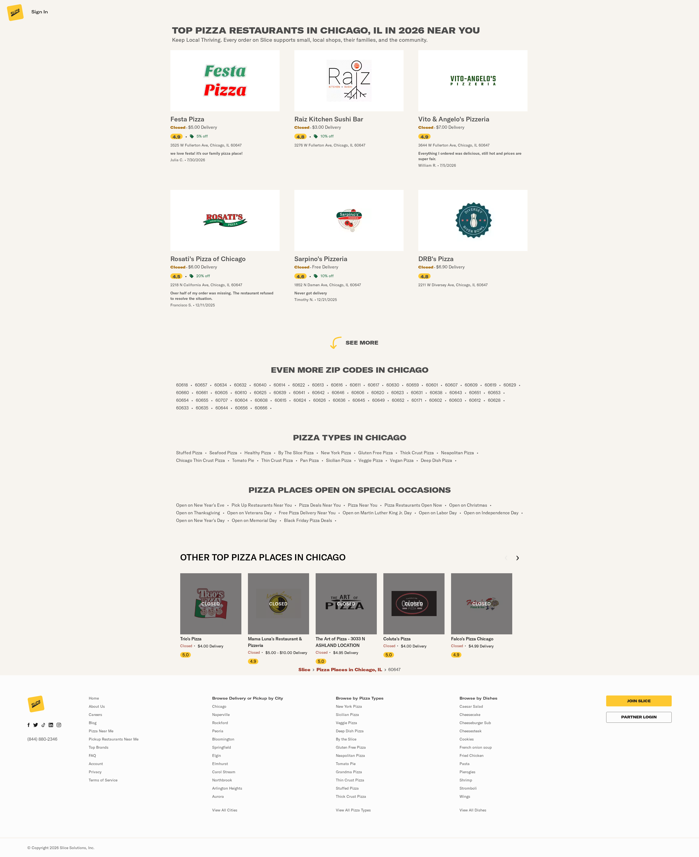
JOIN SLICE (639, 700)
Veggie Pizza (346, 722)
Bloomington (223, 739)
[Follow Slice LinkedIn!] (51, 725)
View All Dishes (473, 810)
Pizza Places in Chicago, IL (349, 669)
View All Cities (224, 810)
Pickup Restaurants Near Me (113, 739)
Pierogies (467, 771)
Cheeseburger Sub (475, 722)
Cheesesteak (471, 730)
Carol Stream (223, 771)
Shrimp (466, 780)
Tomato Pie (346, 763)
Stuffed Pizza (347, 788)
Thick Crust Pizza (351, 796)
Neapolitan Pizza (350, 755)
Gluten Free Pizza (351, 747)
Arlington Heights (227, 788)
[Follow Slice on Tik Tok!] (43, 725)
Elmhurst (220, 763)
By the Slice (346, 739)
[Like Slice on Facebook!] (28, 725)
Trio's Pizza (191, 638)
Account (96, 763)
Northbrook (222, 780)
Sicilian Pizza (347, 714)
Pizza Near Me (101, 730)
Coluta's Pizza (397, 638)
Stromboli (468, 788)
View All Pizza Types (353, 810)
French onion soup (476, 747)
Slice (304, 669)
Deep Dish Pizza (350, 730)
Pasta (465, 763)
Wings (465, 796)
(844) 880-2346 (42, 739)
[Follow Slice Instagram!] (59, 725)
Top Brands (98, 747)
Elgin (216, 755)
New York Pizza (349, 706)
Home (94, 698)
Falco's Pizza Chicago (472, 638)
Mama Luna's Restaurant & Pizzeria (275, 642)
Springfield (221, 747)
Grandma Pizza (349, 771)
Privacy (95, 771)
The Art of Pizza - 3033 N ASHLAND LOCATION (340, 642)
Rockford (220, 722)
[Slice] (15, 12)
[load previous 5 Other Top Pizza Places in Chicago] (506, 558)
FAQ (92, 755)
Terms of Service (103, 780)
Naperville (221, 714)
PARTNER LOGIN (639, 717)
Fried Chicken (472, 755)
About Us (97, 706)
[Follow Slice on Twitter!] (35, 725)
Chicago (219, 706)
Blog (92, 722)
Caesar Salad (471, 706)
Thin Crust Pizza (350, 780)
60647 (394, 669)
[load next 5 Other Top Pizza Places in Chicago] (517, 558)
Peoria (217, 730)
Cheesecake (470, 714)
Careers (95, 714)
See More (362, 342)
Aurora (218, 796)
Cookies (467, 739)
